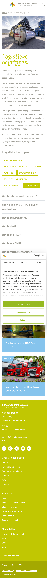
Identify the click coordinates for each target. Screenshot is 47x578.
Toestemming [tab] (8, 263)
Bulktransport (11, 160)
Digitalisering (11, 185)
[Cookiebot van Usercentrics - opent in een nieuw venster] (33, 256)
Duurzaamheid (26, 173)
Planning (8, 173)
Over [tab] (39, 263)
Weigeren (23, 320)
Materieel (36, 167)
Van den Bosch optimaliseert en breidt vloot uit (23, 389)
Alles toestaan (24, 304)
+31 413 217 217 (8, 441)
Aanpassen (22, 312)
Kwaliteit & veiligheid (15, 179)
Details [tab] (24, 263)
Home (4, 12)
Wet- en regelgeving (14, 167)
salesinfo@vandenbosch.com (14, 437)
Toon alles (30, 185)
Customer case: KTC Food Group (21, 345)
